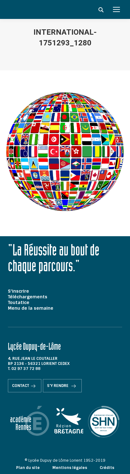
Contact (20, 385)
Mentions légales (69, 467)
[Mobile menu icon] (116, 9)
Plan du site (28, 467)
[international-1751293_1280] (65, 151)
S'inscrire (18, 291)
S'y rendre (58, 385)
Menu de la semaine (30, 308)
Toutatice (18, 302)
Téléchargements (27, 297)
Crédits (107, 467)
